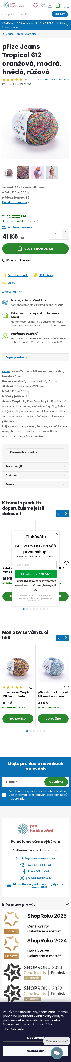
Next (65, 513)
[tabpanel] (18, 685)
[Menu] (66, 5)
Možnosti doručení (21, 227)
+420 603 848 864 (38, 865)
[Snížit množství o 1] (65, 236)
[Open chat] (57, 1053)
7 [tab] (44, 609)
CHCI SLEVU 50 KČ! (35, 574)
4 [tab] (34, 609)
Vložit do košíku (38, 248)
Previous (59, 513)
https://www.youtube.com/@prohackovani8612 (38, 885)
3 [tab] (30, 609)
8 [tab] (47, 609)
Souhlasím (35, 1051)
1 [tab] (24, 609)
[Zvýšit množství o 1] (65, 231)
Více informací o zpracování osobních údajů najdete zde (38, 796)
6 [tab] (41, 609)
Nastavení (35, 1038)
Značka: (12, 291)
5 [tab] (37, 609)
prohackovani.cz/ (38, 878)
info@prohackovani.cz (38, 858)
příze (6, 371)
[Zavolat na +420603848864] (43, 5)
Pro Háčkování (38, 871)
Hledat (60, 14)
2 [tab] (27, 609)
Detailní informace (14, 202)
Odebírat (56, 782)
